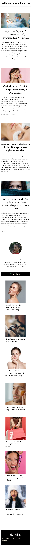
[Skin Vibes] (15, 3)
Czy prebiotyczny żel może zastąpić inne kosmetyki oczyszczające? (15, 89)
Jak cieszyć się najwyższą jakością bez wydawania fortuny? (13, 443)
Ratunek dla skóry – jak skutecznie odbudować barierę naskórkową (13, 307)
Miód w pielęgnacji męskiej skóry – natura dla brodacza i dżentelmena (15, 409)
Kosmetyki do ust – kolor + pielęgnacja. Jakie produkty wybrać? (14, 477)
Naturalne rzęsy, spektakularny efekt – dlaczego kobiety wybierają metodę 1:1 (15, 147)
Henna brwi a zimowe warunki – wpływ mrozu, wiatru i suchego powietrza (14, 512)
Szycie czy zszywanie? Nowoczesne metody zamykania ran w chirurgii (15, 34)
